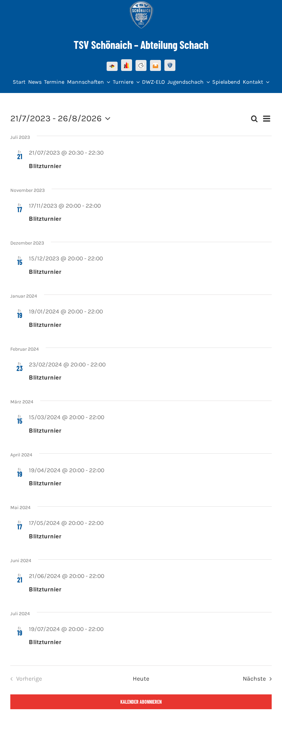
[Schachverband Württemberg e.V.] (112, 66)
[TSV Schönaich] (169, 65)
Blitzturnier (45, 166)
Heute (141, 678)
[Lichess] (141, 65)
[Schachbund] (126, 65)
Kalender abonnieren (141, 702)
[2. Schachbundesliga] (155, 65)
